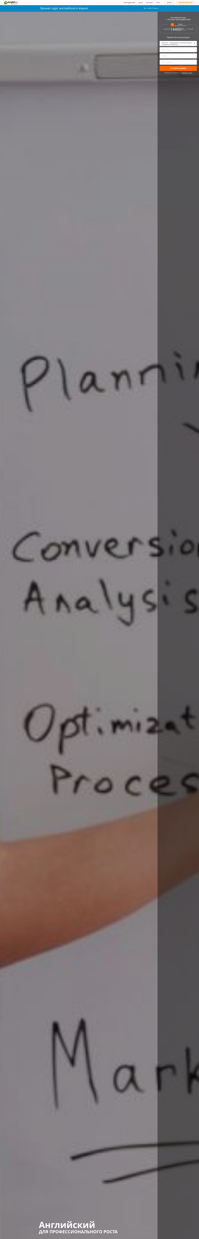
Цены (141, 3)
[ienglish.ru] (11, 2)
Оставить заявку (178, 68)
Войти (169, 3)
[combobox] (178, 43)
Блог (158, 3)
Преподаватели (129, 3)
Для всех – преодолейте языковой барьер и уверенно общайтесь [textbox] (177, 43)
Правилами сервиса (186, 73)
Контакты (149, 3)
